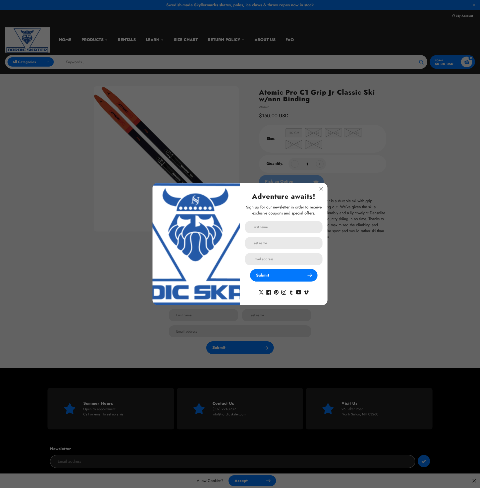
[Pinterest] (276, 292)
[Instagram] (283, 292)
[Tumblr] (291, 292)
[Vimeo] (306, 292)
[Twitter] (261, 292)
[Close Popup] (321, 188)
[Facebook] (268, 292)
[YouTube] (298, 292)
